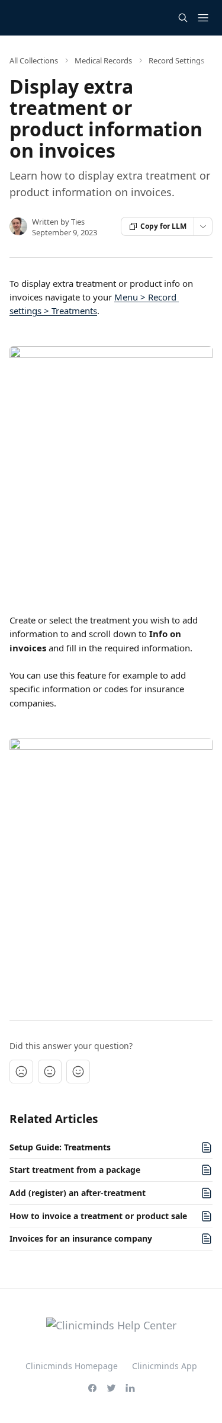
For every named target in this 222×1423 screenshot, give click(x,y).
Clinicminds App (164, 1365)
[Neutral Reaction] (50, 1071)
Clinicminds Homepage (71, 1365)
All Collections (33, 60)
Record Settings (176, 60)
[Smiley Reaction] (78, 1071)
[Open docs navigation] (203, 18)
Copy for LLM (163, 226)
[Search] (182, 18)
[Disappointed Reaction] (21, 1071)
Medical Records (103, 60)
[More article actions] (203, 226)
